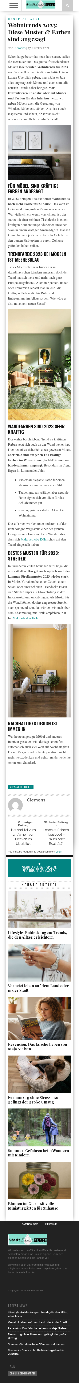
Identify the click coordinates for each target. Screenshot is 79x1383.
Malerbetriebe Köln (34, 539)
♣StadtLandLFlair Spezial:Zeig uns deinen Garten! (39, 867)
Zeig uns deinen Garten (22, 1373)
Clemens (19, 48)
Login (59, 851)
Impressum (51, 1224)
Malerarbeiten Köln (26, 618)
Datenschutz (30, 1224)
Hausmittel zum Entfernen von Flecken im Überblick (23, 837)
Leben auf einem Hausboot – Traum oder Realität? (56, 837)
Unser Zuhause (24, 19)
